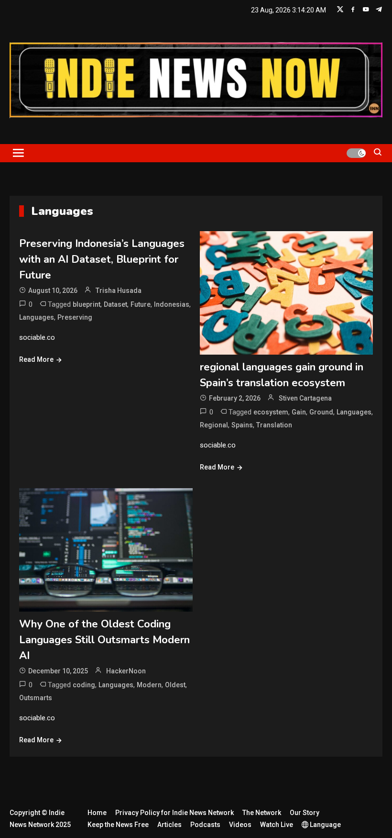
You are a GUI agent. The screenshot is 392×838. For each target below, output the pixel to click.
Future (141, 304)
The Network (261, 812)
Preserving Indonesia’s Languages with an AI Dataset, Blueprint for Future (102, 259)
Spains (242, 425)
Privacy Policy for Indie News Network (174, 812)
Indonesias (171, 304)
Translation (274, 425)
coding (84, 685)
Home (97, 812)
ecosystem (270, 412)
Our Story (304, 812)
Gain (299, 412)
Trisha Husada (119, 290)
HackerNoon (126, 671)
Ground (321, 412)
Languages (36, 317)
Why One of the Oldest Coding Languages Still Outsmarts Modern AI (104, 640)
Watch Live (276, 824)
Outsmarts (35, 698)
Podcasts (205, 824)
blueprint (86, 304)
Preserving (74, 317)
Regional (214, 425)
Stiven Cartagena (305, 398)
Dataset (115, 304)
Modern (149, 685)
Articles (169, 824)
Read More (36, 359)
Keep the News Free (118, 824)
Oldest (175, 685)
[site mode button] (356, 153)
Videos (240, 824)
